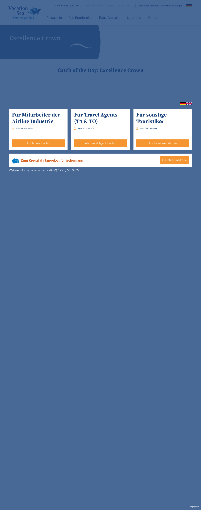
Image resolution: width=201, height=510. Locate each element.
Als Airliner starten (38, 143)
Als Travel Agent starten (100, 143)
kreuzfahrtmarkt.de (174, 160)
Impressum (194, 507)
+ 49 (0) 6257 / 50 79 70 (62, 170)
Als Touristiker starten (163, 143)
